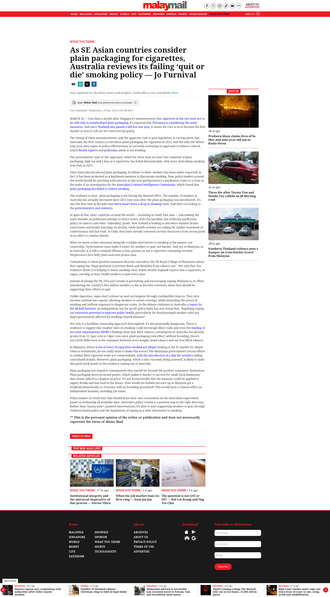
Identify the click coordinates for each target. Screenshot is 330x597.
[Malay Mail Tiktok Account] (225, 6)
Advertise (252, 7)
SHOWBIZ (158, 14)
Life (72, 551)
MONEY (114, 14)
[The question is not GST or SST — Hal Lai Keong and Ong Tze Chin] (183, 473)
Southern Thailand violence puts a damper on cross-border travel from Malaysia (233, 252)
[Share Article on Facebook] (94, 85)
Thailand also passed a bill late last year (124, 127)
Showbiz (218, 586)
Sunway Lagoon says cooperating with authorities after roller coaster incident (38, 592)
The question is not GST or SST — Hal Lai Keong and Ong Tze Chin (183, 499)
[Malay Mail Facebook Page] (206, 6)
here (175, 92)
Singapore (77, 537)
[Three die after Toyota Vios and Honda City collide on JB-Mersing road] (233, 167)
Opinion (101, 537)
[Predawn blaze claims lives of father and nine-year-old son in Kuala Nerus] (233, 111)
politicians (111, 150)
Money (74, 546)
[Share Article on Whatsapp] (80, 85)
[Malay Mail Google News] (194, 540)
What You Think (219, 14)
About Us (252, 4)
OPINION (171, 14)
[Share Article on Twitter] (87, 85)
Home (74, 14)
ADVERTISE (142, 551)
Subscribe (223, 566)
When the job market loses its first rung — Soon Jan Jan (137, 497)
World (85, 586)
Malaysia (20, 586)
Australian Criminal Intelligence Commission (146, 184)
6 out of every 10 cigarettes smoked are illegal (126, 347)
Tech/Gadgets (105, 551)
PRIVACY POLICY (145, 541)
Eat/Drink (76, 556)
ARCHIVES (141, 532)
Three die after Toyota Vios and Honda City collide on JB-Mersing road (232, 196)
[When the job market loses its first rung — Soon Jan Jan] (138, 473)
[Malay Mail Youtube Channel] (232, 6)
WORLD (124, 14)
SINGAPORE (101, 14)
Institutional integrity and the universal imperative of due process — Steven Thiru (90, 499)
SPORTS (182, 14)
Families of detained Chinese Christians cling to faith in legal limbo (104, 590)
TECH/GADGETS (198, 14)
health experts (88, 150)
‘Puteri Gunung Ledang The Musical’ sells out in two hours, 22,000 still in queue (235, 592)
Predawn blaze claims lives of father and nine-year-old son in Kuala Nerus (232, 139)
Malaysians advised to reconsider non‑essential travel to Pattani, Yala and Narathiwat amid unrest (168, 592)
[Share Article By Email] (73, 85)
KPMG (105, 332)
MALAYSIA (86, 14)
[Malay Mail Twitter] (213, 6)
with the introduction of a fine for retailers (165, 355)
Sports (100, 546)
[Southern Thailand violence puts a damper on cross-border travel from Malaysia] (233, 224)
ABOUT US (141, 537)
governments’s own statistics (93, 208)
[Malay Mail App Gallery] (187, 540)
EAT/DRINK (144, 14)
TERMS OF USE (144, 546)
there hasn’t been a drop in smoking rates (141, 204)
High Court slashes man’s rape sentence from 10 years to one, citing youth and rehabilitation (300, 592)
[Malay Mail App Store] (186, 534)
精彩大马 (250, 14)
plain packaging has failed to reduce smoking (99, 189)
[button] (135, 102)
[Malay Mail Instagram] (219, 6)
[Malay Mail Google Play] (194, 534)
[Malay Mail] (165, 9)
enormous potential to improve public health (104, 312)
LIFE (133, 14)
